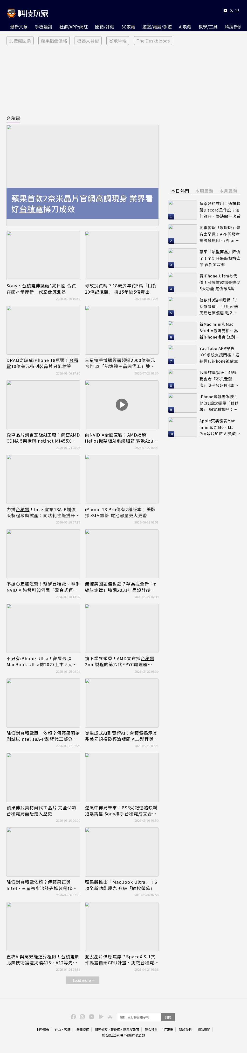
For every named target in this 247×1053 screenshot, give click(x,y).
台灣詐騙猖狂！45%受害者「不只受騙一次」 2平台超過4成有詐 (218, 379)
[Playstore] (100, 1016)
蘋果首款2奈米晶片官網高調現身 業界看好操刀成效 (82, 203)
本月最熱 (228, 191)
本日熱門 (180, 191)
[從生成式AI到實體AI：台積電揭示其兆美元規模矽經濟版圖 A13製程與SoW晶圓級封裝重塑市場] (121, 703)
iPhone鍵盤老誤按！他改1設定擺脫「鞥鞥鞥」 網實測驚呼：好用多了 (219, 403)
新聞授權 (82, 1029)
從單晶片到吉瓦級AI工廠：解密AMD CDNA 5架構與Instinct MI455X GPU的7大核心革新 (43, 438)
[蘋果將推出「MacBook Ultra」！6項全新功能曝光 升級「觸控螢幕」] (121, 851)
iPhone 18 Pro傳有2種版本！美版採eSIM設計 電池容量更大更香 (120, 512)
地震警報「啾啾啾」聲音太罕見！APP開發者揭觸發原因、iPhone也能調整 (219, 234)
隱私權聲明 (131, 1029)
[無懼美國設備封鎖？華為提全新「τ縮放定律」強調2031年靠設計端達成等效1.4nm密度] (121, 553)
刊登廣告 (43, 1029)
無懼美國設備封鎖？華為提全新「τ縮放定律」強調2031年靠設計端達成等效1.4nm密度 (120, 587)
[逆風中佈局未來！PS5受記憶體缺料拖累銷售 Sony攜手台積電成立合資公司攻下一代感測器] (121, 777)
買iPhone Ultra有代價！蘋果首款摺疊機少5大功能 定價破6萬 (219, 282)
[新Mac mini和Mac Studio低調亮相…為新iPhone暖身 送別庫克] (182, 330)
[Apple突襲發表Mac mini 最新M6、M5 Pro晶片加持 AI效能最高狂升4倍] (182, 427)
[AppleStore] (109, 1016)
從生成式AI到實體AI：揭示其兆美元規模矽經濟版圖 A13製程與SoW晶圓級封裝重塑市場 (121, 736)
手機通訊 (43, 26)
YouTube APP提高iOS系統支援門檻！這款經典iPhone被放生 (219, 354)
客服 (67, 1029)
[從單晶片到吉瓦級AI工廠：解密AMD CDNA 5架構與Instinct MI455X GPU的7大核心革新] (43, 404)
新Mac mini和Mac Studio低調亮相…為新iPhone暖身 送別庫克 (219, 330)
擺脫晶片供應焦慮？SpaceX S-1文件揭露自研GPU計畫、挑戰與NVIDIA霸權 (120, 960)
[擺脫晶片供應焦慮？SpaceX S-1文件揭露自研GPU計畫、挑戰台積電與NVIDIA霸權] (121, 926)
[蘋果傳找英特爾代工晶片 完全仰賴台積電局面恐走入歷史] (43, 777)
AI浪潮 (185, 26)
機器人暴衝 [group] (88, 40)
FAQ (58, 1029)
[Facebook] (72, 1016)
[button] (231, 11)
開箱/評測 (104, 26)
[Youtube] (225, 11)
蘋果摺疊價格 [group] (54, 40)
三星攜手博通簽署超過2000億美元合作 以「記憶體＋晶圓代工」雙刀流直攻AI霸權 (120, 363)
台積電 (13, 118)
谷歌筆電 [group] (117, 40)
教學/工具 (208, 26)
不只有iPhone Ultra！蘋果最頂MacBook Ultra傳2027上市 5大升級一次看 (42, 661)
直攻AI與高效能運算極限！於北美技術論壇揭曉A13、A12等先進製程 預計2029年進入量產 (43, 960)
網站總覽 (204, 1029)
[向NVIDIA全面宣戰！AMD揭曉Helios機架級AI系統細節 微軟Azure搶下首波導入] (121, 404)
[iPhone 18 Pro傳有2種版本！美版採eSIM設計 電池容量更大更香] (121, 479)
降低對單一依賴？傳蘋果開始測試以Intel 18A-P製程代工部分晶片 (43, 736)
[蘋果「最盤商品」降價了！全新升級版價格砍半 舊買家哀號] (182, 258)
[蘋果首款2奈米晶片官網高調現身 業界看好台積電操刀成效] (82, 175)
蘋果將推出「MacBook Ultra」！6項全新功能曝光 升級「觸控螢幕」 (121, 885)
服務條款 (101, 1029)
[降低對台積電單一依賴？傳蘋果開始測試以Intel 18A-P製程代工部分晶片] (43, 703)
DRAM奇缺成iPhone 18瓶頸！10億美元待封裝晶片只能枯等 (42, 363)
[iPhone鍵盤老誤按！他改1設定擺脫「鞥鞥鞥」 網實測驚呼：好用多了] (182, 403)
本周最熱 (204, 191)
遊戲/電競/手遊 (157, 26)
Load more (82, 980)
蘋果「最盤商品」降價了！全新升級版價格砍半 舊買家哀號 (219, 258)
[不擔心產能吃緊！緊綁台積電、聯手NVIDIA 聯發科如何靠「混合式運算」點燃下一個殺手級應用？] (43, 553)
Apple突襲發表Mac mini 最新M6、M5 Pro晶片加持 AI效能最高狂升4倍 (219, 427)
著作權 (115, 1029)
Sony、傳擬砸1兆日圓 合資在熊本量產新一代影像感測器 (41, 289)
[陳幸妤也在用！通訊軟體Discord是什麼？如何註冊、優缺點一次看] (182, 209)
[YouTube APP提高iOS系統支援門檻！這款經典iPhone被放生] (182, 354)
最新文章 (18, 26)
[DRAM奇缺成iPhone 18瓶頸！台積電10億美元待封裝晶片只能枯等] (43, 330)
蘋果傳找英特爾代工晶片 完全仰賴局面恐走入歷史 (41, 811)
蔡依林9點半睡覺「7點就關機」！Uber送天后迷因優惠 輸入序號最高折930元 (218, 306)
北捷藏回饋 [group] (20, 40)
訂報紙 (168, 1029)
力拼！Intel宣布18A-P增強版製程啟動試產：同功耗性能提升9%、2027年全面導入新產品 (41, 512)
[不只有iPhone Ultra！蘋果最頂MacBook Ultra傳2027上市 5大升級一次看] (43, 628)
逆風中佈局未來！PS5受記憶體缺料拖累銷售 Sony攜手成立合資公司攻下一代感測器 (121, 811)
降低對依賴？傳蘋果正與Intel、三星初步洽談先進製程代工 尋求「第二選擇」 (42, 885)
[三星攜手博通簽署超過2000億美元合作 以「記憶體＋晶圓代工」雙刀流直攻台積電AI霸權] (121, 330)
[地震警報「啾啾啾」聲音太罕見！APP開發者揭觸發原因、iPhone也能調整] (182, 234)
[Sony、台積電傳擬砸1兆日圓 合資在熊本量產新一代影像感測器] (43, 255)
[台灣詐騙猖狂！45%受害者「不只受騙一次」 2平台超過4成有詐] (182, 379)
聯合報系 (151, 1029)
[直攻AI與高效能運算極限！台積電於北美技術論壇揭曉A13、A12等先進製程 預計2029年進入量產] (43, 926)
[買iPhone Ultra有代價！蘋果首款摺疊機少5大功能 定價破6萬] (182, 282)
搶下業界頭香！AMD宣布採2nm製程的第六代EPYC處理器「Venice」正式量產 (119, 661)
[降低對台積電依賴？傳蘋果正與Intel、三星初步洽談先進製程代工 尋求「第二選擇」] (43, 851)
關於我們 (185, 1029)
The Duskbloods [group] (153, 40)
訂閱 (168, 1017)
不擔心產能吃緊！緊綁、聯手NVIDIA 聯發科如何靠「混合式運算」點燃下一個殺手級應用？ (43, 587)
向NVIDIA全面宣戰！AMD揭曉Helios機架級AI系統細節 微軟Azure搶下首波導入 (121, 438)
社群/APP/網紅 (73, 26)
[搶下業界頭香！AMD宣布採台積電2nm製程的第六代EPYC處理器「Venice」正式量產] (121, 628)
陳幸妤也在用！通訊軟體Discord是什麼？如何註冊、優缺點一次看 (219, 209)
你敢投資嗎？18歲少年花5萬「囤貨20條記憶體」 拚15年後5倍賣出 (121, 289)
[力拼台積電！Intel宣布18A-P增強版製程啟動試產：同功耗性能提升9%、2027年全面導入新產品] (43, 479)
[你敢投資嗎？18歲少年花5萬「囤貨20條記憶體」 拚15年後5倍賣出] (121, 255)
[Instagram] (81, 1016)
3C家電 (128, 26)
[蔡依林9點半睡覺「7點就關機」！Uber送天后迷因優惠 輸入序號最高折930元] (182, 306)
